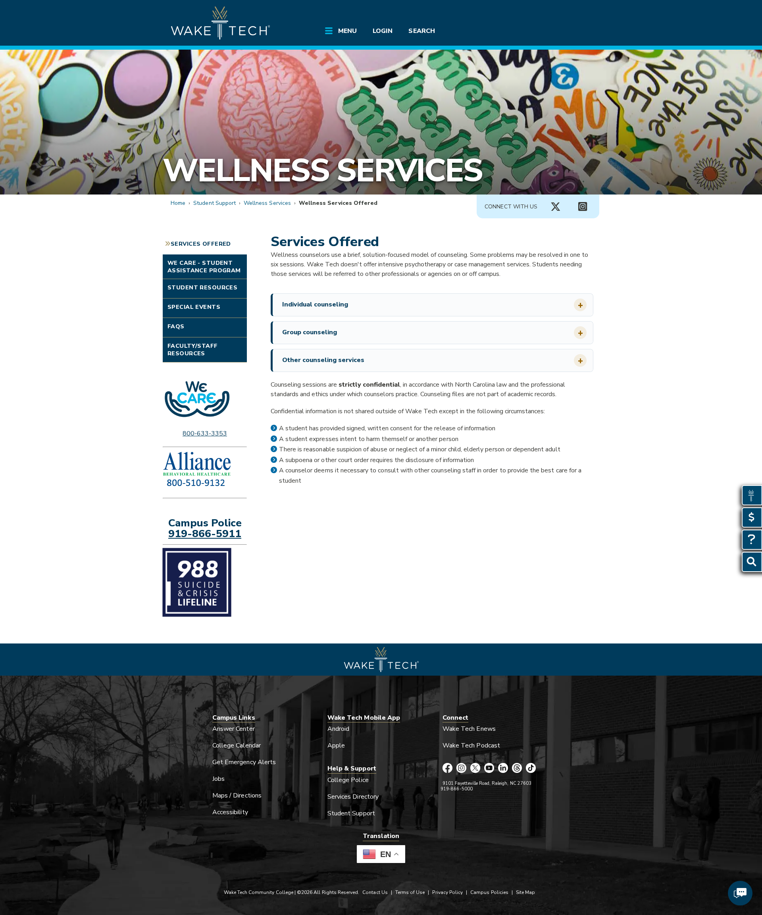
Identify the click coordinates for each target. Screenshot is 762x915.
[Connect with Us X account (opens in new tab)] (555, 207)
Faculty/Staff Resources (192, 349)
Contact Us (374, 892)
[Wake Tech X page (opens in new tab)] (475, 768)
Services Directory (353, 796)
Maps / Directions (237, 795)
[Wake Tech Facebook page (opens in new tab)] (447, 768)
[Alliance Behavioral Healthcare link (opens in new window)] (205, 470)
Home (178, 203)
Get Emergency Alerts (244, 762)
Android (338, 728)
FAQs (176, 326)
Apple (336, 745)
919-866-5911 (204, 533)
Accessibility (230, 812)
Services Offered (201, 244)
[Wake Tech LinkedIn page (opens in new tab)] (503, 768)
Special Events (193, 307)
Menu (347, 31)
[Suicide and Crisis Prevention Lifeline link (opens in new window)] (205, 582)
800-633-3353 (205, 433)
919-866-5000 (457, 789)
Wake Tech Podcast (471, 745)
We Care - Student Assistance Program (204, 266)
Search (421, 31)
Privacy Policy (447, 892)
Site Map (525, 892)
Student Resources (202, 287)
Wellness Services (322, 170)
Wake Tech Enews (469, 728)
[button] (433, 305)
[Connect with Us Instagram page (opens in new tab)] (582, 207)
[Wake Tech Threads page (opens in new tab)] (517, 768)
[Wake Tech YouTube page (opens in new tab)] (489, 768)
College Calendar (236, 745)
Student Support (214, 203)
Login (383, 31)
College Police (348, 780)
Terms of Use (410, 892)
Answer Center (233, 728)
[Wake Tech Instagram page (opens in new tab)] (461, 768)
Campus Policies (489, 892)
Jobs (218, 778)
